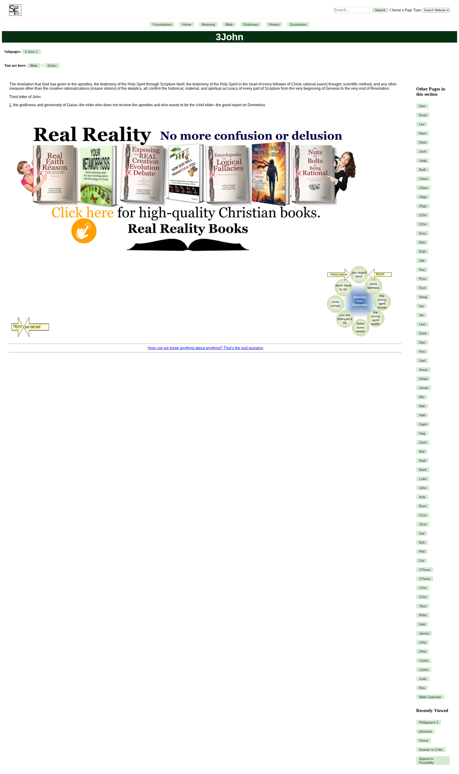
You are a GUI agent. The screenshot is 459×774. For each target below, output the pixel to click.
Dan (422, 342)
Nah (422, 406)
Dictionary (250, 24)
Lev (422, 124)
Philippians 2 (428, 722)
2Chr (422, 224)
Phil (422, 551)
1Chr (422, 215)
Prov (422, 279)
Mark (423, 470)
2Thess (424, 579)
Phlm (423, 615)
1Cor (422, 515)
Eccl (422, 288)
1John (423, 661)
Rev (422, 688)
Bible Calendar (430, 697)
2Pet (422, 651)
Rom (422, 506)
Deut (422, 142)
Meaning (208, 24)
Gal (421, 533)
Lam (422, 324)
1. (10, 105)
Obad (423, 379)
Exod (423, 115)
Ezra (422, 233)
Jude (422, 679)
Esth (422, 251)
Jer (421, 315)
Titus (422, 606)
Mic (421, 397)
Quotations (298, 24)
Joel (422, 360)
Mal (422, 451)
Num (422, 133)
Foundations (162, 24)
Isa (421, 306)
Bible (229, 24)
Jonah (423, 388)
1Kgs (423, 197)
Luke (422, 479)
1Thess (424, 570)
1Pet (422, 642)
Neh (422, 242)
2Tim (422, 597)
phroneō (425, 731)
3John (52, 65)
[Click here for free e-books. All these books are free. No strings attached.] (186, 259)
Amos (423, 370)
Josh (422, 151)
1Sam (423, 179)
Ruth (422, 170)
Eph (422, 542)
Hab (422, 415)
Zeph (423, 424)
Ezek (422, 333)
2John (423, 670)
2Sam (423, 188)
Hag (422, 433)
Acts (422, 497)
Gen (422, 106)
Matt (422, 460)
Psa (422, 270)
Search (380, 10)
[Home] (14, 10)
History (274, 24)
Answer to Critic (431, 750)
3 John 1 (31, 52)
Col (421, 560)
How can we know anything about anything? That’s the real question (205, 348)
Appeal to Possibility (426, 760)
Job (422, 260)
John (422, 488)
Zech (423, 442)
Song (423, 297)
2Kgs (423, 206)
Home (186, 24)
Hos (422, 351)
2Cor (422, 524)
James (424, 633)
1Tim (422, 588)
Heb (422, 624)
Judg (422, 160)
